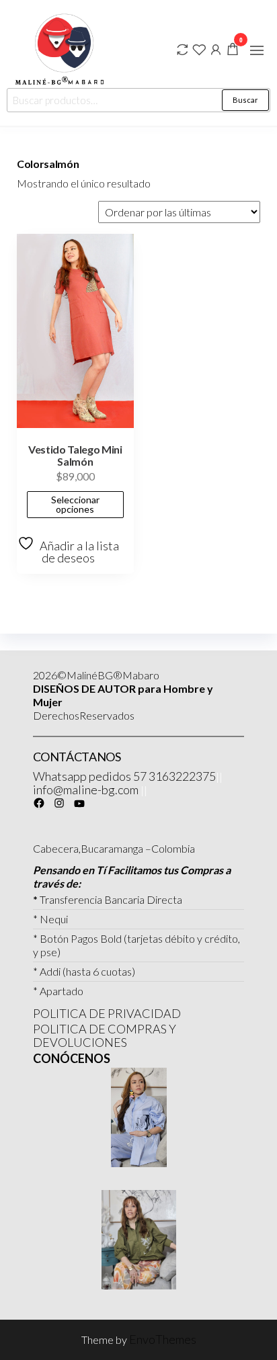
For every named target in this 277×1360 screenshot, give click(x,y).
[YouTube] (79, 804)
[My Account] (215, 48)
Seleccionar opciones (75, 504)
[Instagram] (59, 803)
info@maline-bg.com (85, 789)
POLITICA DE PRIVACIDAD (107, 1013)
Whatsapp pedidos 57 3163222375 (124, 776)
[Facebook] (39, 803)
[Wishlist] (199, 48)
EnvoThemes (162, 1339)
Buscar (245, 99)
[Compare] (182, 48)
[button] (257, 50)
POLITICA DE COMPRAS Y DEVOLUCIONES (104, 1035)
